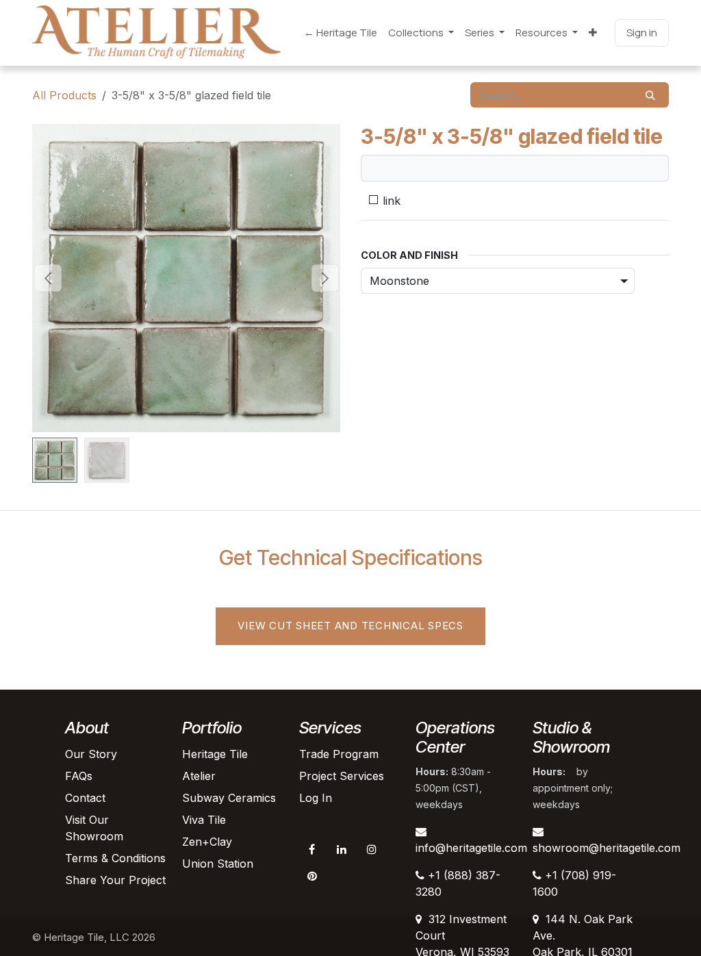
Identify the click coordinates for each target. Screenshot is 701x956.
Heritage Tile (215, 754)
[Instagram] (372, 849)
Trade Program (339, 754)
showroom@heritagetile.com (606, 848)
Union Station (217, 863)
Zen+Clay (207, 841)
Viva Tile (204, 820)
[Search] (650, 95)
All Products (64, 95)
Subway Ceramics (229, 798)
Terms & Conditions (115, 858)
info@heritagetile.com (471, 848)
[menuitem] (340, 33)
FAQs (78, 776)
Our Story (91, 754)
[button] (47, 278)
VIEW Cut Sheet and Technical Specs (350, 625)
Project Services (341, 776)
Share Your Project (115, 880)
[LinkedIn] (342, 849)
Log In (315, 798)
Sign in (641, 32)
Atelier (199, 776)
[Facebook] (312, 849)
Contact (85, 798)
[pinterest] (312, 876)
